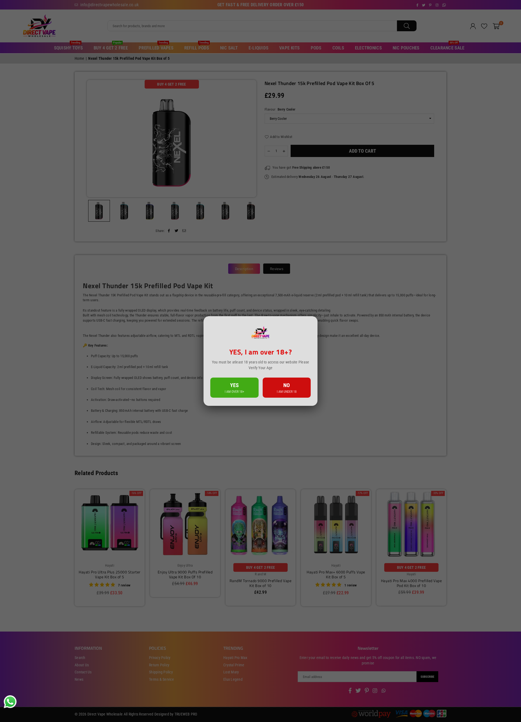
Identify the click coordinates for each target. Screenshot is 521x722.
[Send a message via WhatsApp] (10, 701)
